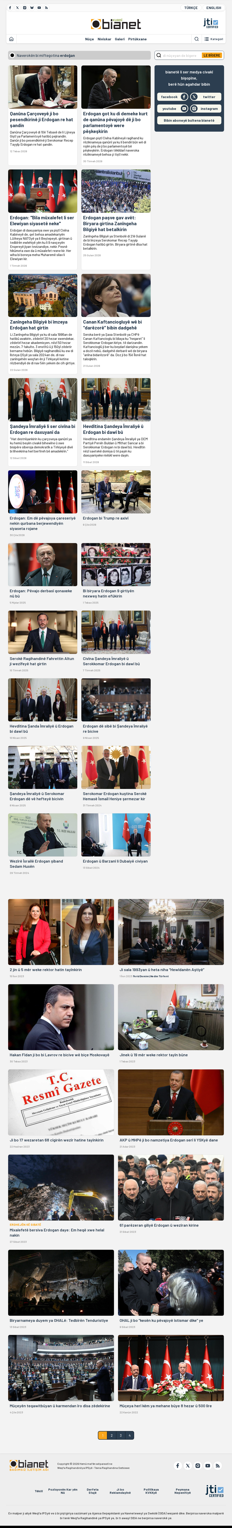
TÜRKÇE (191, 7)
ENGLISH (213, 7)
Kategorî (216, 39)
